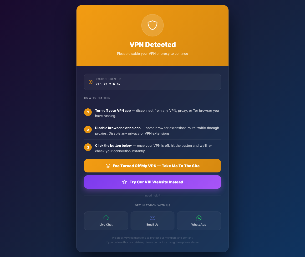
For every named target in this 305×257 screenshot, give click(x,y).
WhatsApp (198, 224)
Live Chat (106, 224)
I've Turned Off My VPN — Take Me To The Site (156, 165)
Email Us (152, 224)
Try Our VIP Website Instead (156, 182)
